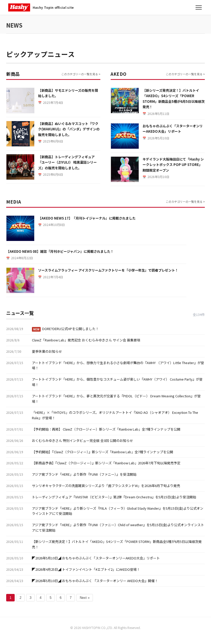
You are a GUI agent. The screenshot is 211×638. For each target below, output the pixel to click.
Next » (85, 598)
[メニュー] (199, 7)
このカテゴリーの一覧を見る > (80, 74)
